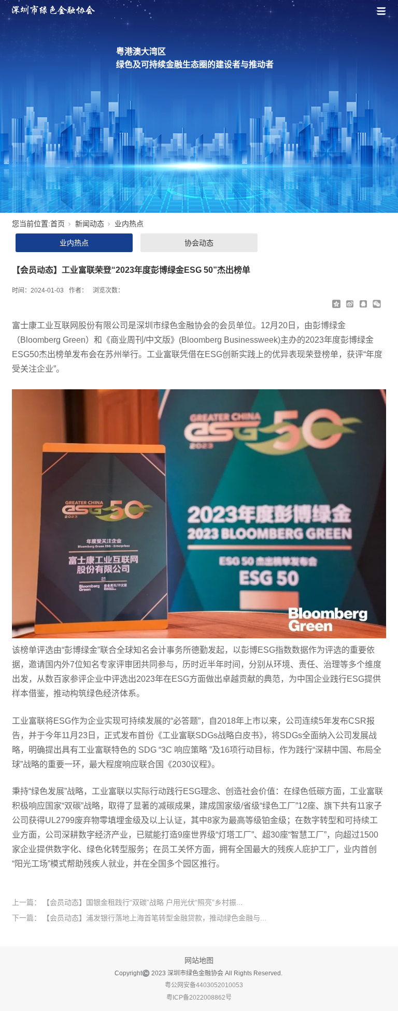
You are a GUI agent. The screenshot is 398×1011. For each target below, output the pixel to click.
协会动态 (199, 243)
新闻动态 (89, 223)
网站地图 (199, 960)
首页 (57, 223)
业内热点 (129, 223)
